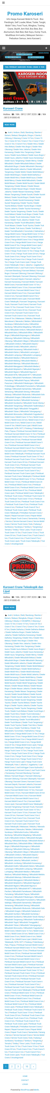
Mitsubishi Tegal (11, 409)
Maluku (29, 318)
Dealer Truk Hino (29, 725)
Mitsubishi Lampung (13, 355)
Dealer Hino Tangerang (24, 152)
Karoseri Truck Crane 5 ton (27, 313)
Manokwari (9, 321)
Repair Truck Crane (19, 518)
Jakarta (28, 265)
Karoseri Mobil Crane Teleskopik (29, 804)
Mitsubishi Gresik (12, 347)
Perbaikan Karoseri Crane (30, 513)
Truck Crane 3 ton (24, 535)
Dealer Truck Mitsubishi (24, 223)
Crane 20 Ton (14, 141)
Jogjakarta (38, 265)
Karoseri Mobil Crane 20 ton (33, 793)
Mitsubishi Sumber (12, 400)
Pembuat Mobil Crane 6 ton (32, 487)
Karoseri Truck (28, 807)
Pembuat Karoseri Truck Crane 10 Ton (26, 456)
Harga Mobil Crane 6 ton (26, 242)
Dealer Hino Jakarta (22, 149)
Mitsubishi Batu (11, 332)
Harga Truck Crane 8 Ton (31, 759)
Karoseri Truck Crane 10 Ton (27, 810)
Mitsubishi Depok (30, 344)
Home (25, 1076)
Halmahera (39, 231)
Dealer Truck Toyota (25, 225)
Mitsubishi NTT (25, 375)
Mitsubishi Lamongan (30, 352)
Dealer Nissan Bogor (20, 189)
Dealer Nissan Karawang (23, 192)
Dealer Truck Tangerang (32, 722)
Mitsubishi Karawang (13, 349)
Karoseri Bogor (18, 776)
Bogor (30, 135)
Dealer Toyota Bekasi (20, 703)
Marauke (19, 321)
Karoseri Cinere (20, 781)
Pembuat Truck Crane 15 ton (21, 499)
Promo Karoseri (25, 14)
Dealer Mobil (20, 172)
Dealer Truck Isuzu (12, 717)
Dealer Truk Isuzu (17, 228)
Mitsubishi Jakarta (28, 347)
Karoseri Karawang (13, 282)
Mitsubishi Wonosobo (14, 414)
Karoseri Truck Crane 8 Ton (27, 821)
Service (9, 521)
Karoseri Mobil (28, 282)
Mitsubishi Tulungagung (30, 411)
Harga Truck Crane (33, 748)
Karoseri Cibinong (18, 273)
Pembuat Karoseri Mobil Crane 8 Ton (20, 448)
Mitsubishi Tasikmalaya (33, 406)
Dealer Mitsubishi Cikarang (31, 166)
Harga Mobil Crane (12, 234)
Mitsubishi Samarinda (22, 389)
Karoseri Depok (17, 279)
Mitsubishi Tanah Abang (33, 403)
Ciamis (38, 135)
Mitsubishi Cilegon (21, 341)
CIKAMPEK (26, 621)
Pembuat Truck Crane (14, 496)
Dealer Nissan (21, 186)
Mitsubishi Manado (30, 363)
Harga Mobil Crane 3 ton (22, 240)
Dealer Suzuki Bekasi (20, 694)
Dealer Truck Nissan (13, 722)
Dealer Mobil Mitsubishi (25, 180)
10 (27, 1066)
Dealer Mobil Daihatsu (31, 175)
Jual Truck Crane (27, 268)
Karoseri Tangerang (28, 301)
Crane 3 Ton (27, 141)
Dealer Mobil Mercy (27, 677)
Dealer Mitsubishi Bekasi (25, 163)
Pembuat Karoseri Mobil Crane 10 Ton (20, 434)
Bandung (29, 132)
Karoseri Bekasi (28, 270)
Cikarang (17, 138)
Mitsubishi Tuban (12, 411)
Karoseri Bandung (13, 270)
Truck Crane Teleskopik (30, 541)
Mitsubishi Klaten (12, 352)
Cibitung (8, 138)
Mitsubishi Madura (29, 358)
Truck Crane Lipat (12, 541)
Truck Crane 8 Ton (32, 538)
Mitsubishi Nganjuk (31, 369)
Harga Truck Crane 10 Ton (22, 251)
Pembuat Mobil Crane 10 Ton (23, 479)
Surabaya (19, 527)
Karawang (40, 268)
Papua (12, 431)
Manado (37, 318)
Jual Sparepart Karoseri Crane (17, 770)
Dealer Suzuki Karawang (23, 200)
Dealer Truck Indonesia (19, 217)
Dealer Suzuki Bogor (20, 197)
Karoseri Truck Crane (19, 304)
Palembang (38, 428)
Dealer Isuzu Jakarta (13, 158)
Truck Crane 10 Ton (13, 532)
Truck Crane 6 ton (16, 538)
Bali (22, 132)
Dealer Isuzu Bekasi (19, 155)
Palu (6, 431)
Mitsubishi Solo (38, 394)
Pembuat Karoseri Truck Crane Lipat (20, 473)
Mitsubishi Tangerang (14, 406)
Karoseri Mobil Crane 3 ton (28, 290)
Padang (28, 428)
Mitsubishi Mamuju (12, 363)
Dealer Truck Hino (12, 714)
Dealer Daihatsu (17, 629)
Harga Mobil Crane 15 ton (15, 237)
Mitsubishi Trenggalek (29, 409)
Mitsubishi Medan (31, 366)
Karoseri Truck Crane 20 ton (16, 310)
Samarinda (32, 518)
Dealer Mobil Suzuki (25, 183)
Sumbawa (9, 527)
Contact (25, 1080)
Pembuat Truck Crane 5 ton (17, 504)
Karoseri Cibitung (35, 273)
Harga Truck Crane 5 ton (31, 256)
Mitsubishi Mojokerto (13, 369)
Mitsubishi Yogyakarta (33, 414)
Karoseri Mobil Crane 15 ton (16, 287)
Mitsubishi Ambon (17, 330)
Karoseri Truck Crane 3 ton (28, 815)
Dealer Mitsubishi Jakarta (15, 169)
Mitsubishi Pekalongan (23, 383)
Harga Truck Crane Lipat (19, 262)
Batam (7, 135)
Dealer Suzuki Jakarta (20, 697)
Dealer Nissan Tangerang (25, 691)
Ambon (16, 132)
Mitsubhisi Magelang (22, 327)
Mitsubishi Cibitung (21, 338)
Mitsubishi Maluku (29, 361)
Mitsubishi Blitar (26, 332)
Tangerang (37, 527)
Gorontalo (28, 231)
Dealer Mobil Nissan (28, 680)
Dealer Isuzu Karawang (33, 158)
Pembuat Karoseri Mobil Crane (29, 431)
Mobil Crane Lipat (23, 425)
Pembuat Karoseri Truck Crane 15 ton (20, 459)
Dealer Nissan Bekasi (20, 686)
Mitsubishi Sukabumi (30, 397)
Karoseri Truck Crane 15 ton (28, 307)
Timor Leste (24, 530)
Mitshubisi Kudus (21, 324)
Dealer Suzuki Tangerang (25, 700)
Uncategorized (17, 544)
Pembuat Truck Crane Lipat (16, 510)
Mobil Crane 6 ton (28, 423)
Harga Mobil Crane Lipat (31, 245)
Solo (31, 524)
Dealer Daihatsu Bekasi (34, 629)
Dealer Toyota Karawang (29, 209)
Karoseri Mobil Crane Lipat (16, 299)
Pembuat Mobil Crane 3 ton (20, 485)
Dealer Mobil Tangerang (26, 683)
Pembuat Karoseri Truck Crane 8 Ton (24, 471)
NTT (21, 428)
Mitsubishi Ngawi (12, 372)
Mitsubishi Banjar (20, 841)
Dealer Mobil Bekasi (35, 172)
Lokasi (25, 1084)
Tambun (27, 527)
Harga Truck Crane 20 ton (27, 254)
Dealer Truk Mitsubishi (14, 231)
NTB (16, 428)
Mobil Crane (10, 417)
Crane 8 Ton (21, 144)
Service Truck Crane (19, 524)
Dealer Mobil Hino (12, 178)
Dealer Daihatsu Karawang (24, 635)
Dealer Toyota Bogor (26, 206)
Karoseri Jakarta (32, 279)
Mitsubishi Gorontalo (13, 858)
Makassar (20, 318)
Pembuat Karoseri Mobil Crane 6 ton (24, 445)
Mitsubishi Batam (34, 330)
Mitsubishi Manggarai (14, 366)
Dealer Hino (32, 144)
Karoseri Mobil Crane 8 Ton (27, 296)
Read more (10, 125)
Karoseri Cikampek (12, 276)
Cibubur (16, 621)
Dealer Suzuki (26, 194)
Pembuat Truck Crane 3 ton (33, 501)
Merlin (36, 1090)
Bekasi (14, 135)
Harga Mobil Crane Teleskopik (17, 248)
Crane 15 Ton (22, 624)
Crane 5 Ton (38, 141)
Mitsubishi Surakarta (13, 403)
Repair (7, 516)
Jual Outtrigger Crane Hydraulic (29, 767)
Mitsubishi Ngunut (28, 372)
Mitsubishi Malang (12, 361)
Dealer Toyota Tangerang (15, 211)
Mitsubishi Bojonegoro (20, 335)
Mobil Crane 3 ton (36, 420)
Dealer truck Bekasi (19, 711)
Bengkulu (23, 135)
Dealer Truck (32, 211)
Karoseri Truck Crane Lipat (16, 824)
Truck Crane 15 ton (30, 532)
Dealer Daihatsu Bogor (15, 632)
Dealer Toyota (26, 203)
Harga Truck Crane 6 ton (15, 259)
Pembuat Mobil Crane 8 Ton (16, 490)
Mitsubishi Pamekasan (22, 378)
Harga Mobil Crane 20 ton (32, 736)
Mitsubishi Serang (22, 392)
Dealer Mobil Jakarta (29, 674)
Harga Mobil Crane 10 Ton (32, 234)
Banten (38, 132)
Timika (15, 530)
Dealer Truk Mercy (33, 228)
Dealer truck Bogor (24, 214)
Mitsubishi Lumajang (32, 355)
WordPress (25, 1090)
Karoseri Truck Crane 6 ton (16, 316)
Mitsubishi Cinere (37, 341)
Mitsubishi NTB (11, 375)
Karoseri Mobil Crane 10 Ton (27, 285)
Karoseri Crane (13, 108)
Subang (37, 524)
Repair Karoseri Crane (21, 516)
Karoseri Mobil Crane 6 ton (27, 798)
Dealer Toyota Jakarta (20, 705)
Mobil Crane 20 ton (19, 420)
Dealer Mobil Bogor (12, 175)
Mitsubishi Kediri (30, 349)
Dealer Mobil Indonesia (30, 672)
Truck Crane (36, 530)
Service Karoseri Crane (22, 521)
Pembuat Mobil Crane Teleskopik (29, 493)
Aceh (10, 132)
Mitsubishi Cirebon (13, 344)
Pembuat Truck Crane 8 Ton (27, 507)
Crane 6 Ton (10, 144)
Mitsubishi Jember (29, 860)
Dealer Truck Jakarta (19, 220)
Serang (42, 518)
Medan (27, 321)
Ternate (8, 530)
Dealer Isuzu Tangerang (14, 161)
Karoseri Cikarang (29, 276)
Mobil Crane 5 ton (12, 423)
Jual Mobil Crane (12, 268)
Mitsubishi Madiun (12, 358)
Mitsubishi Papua (22, 380)
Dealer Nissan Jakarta (20, 688)
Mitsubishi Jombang (13, 863)
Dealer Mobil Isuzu (28, 178)
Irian (22, 265)
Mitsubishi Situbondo (22, 394)
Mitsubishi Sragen (13, 397)
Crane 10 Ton (27, 138)
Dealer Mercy (31, 161)
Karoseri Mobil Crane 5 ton (16, 293)
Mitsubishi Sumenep (30, 400)
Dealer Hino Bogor (23, 147)
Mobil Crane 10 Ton (24, 417)
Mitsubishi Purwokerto (25, 386)
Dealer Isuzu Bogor (36, 155)
